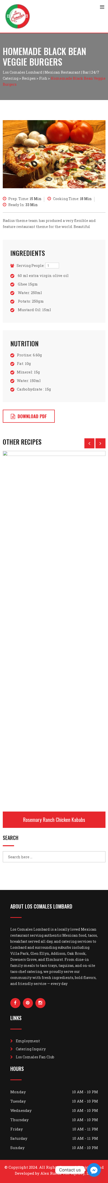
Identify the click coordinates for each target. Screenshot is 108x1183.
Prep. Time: (24, 198)
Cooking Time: (72, 198)
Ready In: (23, 204)
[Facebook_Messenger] (94, 1170)
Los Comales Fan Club (35, 1057)
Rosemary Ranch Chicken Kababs (54, 819)
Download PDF (32, 416)
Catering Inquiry (31, 1049)
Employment (28, 1040)
